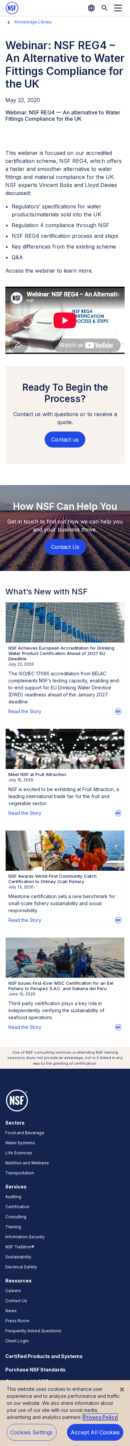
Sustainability (18, 1256)
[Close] (122, 1389)
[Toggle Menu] (118, 8)
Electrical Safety (21, 1266)
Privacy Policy (100, 1417)
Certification (17, 1206)
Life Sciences (18, 1152)
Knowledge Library (33, 21)
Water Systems (20, 1142)
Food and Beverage (24, 1132)
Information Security (25, 1236)
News (11, 1310)
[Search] (104, 8)
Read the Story (24, 711)
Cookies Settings (31, 1432)
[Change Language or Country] (91, 8)
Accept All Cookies (95, 1432)
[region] (65, 1413)
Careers (13, 1290)
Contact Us (16, 1300)
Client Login (17, 1340)
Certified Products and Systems (44, 1356)
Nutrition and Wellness (27, 1162)
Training (13, 1226)
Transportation (19, 1172)
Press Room (17, 1320)
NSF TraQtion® (19, 1246)
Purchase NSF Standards (35, 1369)
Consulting (15, 1216)
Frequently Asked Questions (33, 1330)
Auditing (13, 1196)
